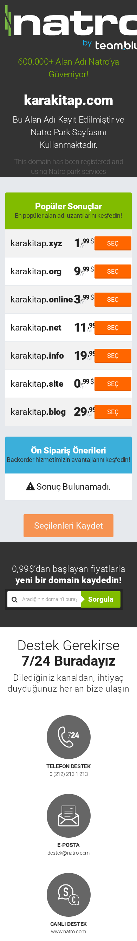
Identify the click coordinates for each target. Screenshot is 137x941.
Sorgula (100, 599)
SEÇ (113, 243)
